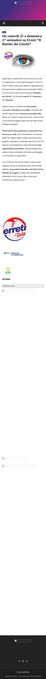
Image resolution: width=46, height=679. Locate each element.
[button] (3, 23)
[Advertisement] (23, 198)
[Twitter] (27, 661)
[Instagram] (23, 661)
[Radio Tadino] (23, 10)
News (9, 28)
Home (4, 28)
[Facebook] (19, 661)
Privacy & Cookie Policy (23, 672)
